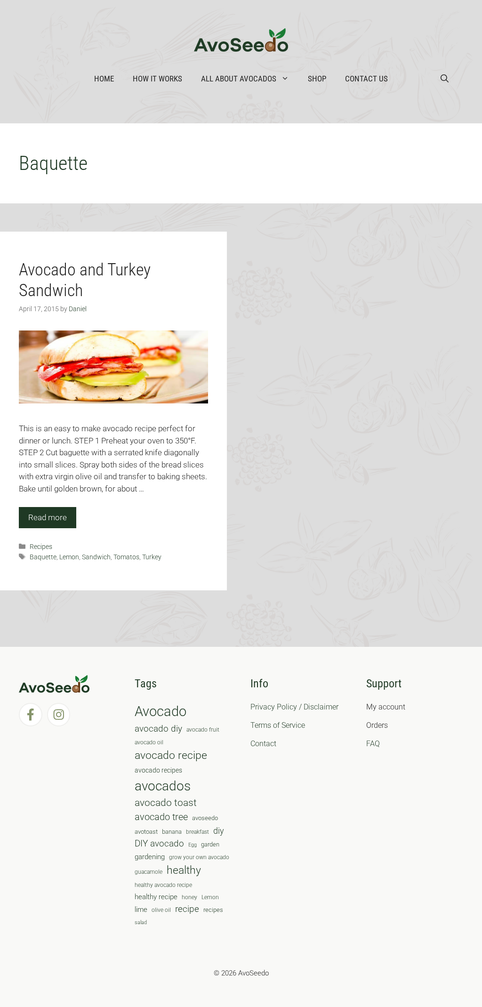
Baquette (43, 557)
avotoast (146, 831)
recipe (187, 909)
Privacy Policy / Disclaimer (294, 706)
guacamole (148, 872)
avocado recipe (171, 755)
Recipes (41, 547)
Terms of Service (277, 725)
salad (141, 922)
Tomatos (126, 557)
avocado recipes (158, 770)
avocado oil (149, 742)
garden (210, 844)
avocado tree (161, 817)
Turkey (151, 557)
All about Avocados (238, 78)
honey (189, 897)
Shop (317, 78)
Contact (263, 743)
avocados (163, 786)
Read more (47, 517)
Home (104, 78)
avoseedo (205, 818)
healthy (184, 870)
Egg (192, 845)
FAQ (373, 743)
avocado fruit (202, 729)
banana (172, 831)
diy (218, 831)
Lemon (69, 557)
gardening (150, 857)
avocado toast (166, 802)
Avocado (160, 711)
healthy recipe (156, 897)
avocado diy (158, 728)
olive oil (161, 910)
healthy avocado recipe (163, 885)
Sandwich (96, 557)
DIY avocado (159, 843)
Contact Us (366, 78)
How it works (157, 78)
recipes (213, 909)
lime (141, 909)
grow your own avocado (199, 857)
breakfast (197, 832)
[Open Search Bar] (444, 78)
